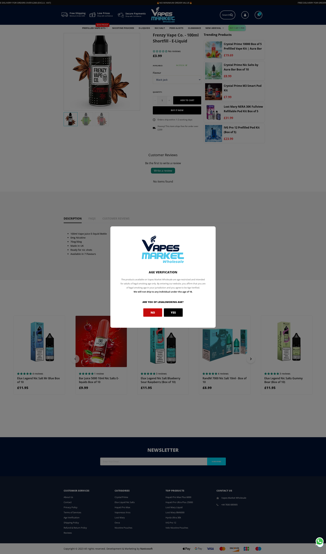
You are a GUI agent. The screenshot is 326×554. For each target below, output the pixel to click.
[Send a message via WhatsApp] (319, 541)
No (153, 312)
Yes (173, 312)
